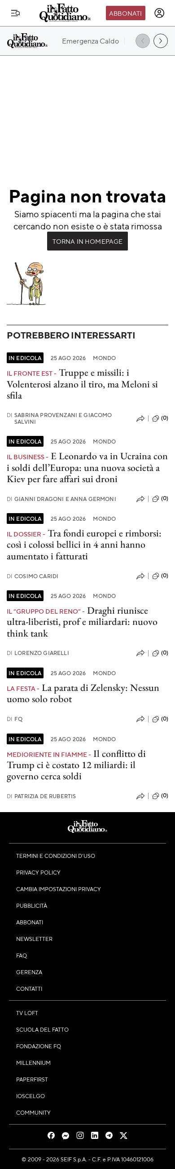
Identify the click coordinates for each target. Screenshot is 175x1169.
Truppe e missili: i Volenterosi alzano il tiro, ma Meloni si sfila (82, 384)
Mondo (104, 357)
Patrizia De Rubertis (41, 796)
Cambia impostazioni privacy (58, 888)
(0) (164, 418)
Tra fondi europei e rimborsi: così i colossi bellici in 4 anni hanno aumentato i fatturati (84, 545)
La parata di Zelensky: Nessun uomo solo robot (83, 693)
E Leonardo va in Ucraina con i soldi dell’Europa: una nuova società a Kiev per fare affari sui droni (87, 467)
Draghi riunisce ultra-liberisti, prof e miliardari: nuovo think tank (82, 622)
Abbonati (125, 13)
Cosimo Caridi (32, 576)
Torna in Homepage (87, 241)
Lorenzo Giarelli (38, 653)
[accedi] (159, 13)
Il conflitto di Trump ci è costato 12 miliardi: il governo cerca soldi (76, 765)
